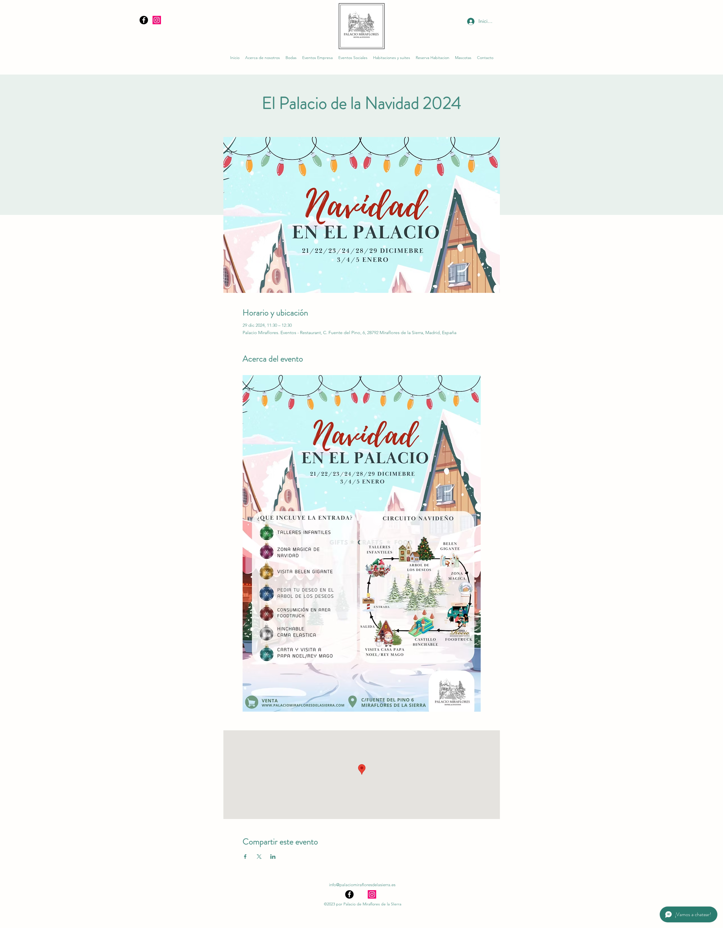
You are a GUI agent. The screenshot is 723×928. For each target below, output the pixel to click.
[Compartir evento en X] (259, 856)
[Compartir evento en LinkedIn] (273, 856)
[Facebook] (144, 20)
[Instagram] (157, 20)
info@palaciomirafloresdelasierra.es (362, 884)
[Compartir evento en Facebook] (245, 856)
